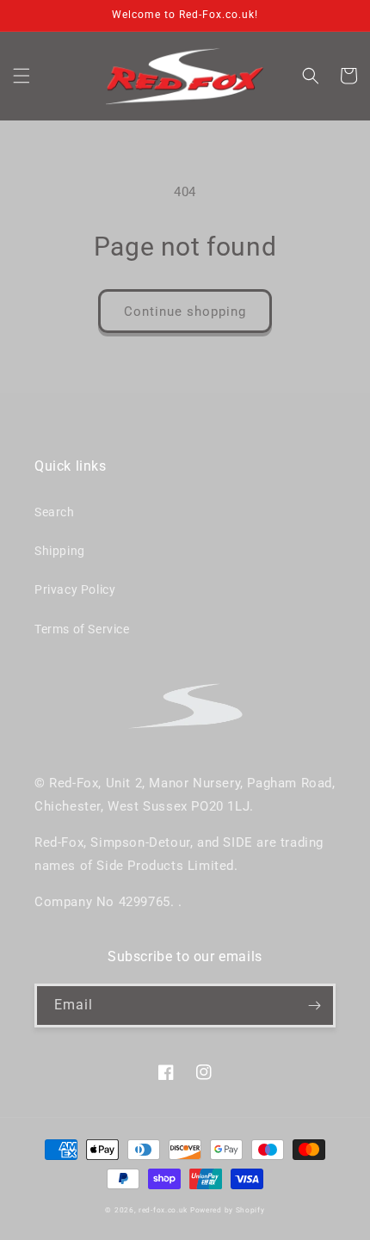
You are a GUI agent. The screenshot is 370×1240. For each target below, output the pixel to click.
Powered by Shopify (227, 1210)
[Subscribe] (314, 1005)
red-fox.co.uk (163, 1210)
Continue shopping (185, 311)
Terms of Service (82, 629)
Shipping (59, 551)
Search (54, 512)
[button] (21, 76)
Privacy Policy (74, 589)
